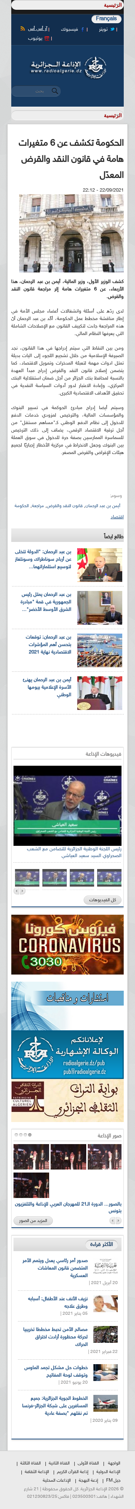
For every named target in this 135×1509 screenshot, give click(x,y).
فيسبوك (69, 30)
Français (106, 19)
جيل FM (113, 1480)
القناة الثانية (59, 1463)
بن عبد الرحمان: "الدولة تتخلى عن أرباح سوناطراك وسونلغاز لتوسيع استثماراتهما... (43, 559)
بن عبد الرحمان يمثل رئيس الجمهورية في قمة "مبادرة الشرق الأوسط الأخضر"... (46, 602)
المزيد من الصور (33, 1220)
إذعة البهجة (88, 1480)
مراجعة (38, 506)
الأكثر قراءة (101, 1244)
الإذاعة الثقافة (37, 1472)
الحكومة (22, 506)
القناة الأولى (88, 1463)
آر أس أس (37, 29)
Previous (16, 890)
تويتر (103, 30)
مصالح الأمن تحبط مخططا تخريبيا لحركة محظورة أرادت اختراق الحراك (55, 1337)
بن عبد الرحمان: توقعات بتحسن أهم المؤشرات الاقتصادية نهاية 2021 (48, 644)
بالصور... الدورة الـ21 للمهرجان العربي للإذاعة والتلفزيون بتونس (68, 1207)
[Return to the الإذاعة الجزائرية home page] (67, 59)
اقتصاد (117, 517)
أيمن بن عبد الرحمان (103, 506)
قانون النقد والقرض (64, 506)
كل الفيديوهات (102, 900)
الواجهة (114, 1463)
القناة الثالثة (30, 1463)
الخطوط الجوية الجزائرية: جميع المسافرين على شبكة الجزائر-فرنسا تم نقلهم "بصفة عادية (55, 1406)
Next (23, 890)
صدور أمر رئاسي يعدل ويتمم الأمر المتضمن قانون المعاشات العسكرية (55, 1268)
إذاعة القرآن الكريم (72, 1472)
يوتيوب (35, 39)
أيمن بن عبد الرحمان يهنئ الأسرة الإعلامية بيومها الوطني (47, 687)
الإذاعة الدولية (108, 1472)
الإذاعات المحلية (57, 1480)
